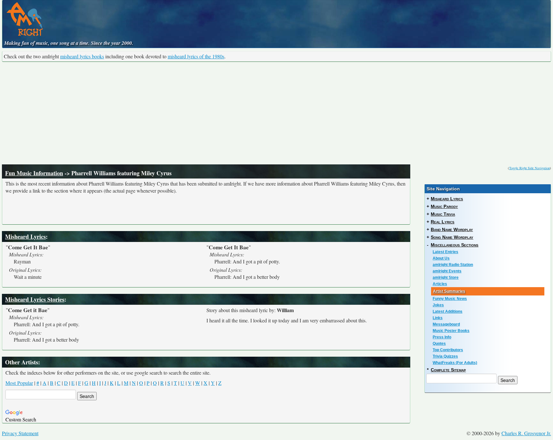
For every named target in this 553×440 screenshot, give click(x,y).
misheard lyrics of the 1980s (196, 56)
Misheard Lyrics (25, 236)
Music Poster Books (451, 330)
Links (438, 318)
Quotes (439, 343)
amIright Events (447, 271)
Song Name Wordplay (452, 237)
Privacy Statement (20, 433)
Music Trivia (443, 214)
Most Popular (19, 382)
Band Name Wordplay (452, 229)
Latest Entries (445, 252)
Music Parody (444, 206)
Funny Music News (450, 298)
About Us (441, 258)
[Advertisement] (276, 113)
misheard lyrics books (82, 56)
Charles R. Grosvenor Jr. (526, 433)
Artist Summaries (449, 291)
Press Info (442, 337)
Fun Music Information (34, 173)
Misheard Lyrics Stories (34, 299)
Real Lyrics (442, 221)
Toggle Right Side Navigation (529, 168)
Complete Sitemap (448, 369)
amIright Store (446, 277)
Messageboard (446, 324)
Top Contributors (448, 350)
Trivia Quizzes (445, 356)
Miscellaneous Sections (454, 244)
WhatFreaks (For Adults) (455, 363)
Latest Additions (447, 311)
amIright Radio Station (453, 264)
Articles (440, 284)
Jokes (438, 305)
